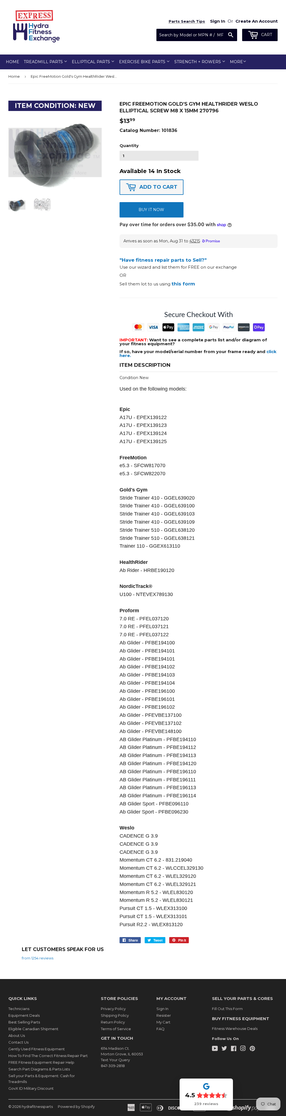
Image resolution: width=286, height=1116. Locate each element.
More (236, 61)
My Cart (163, 1022)
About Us (16, 1035)
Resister (163, 1015)
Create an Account (256, 21)
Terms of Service (116, 1029)
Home (12, 61)
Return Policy (113, 1022)
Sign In (162, 1008)
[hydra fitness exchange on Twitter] (224, 1049)
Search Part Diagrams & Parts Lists (39, 1069)
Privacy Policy (113, 1008)
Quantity (129, 145)
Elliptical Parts (91, 61)
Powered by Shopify (76, 1106)
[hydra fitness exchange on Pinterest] (252, 1049)
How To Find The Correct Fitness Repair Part (48, 1055)
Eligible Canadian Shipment (33, 1029)
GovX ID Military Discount (31, 1088)
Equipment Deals (24, 1015)
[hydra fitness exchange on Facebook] (234, 1049)
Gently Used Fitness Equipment (36, 1049)
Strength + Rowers (198, 61)
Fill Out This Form (227, 1008)
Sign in (217, 21)
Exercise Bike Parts (142, 61)
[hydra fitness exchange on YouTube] (215, 1049)
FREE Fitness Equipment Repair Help (41, 1062)
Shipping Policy (115, 1015)
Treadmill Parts (44, 61)
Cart (266, 34)
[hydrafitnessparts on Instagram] (243, 1049)
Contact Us (18, 1042)
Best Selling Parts (24, 1022)
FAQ (160, 1029)
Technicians (18, 1008)
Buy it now (151, 209)
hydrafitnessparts (37, 1106)
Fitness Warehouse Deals (235, 1028)
